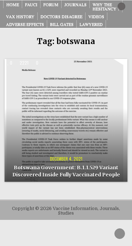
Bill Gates (62, 24)
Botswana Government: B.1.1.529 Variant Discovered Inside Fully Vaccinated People (66, 171)
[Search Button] (121, 6)
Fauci (31, 4)
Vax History (20, 16)
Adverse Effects (25, 24)
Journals (75, 4)
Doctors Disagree (61, 16)
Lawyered (91, 24)
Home (12, 4)
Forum (50, 4)
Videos (96, 16)
